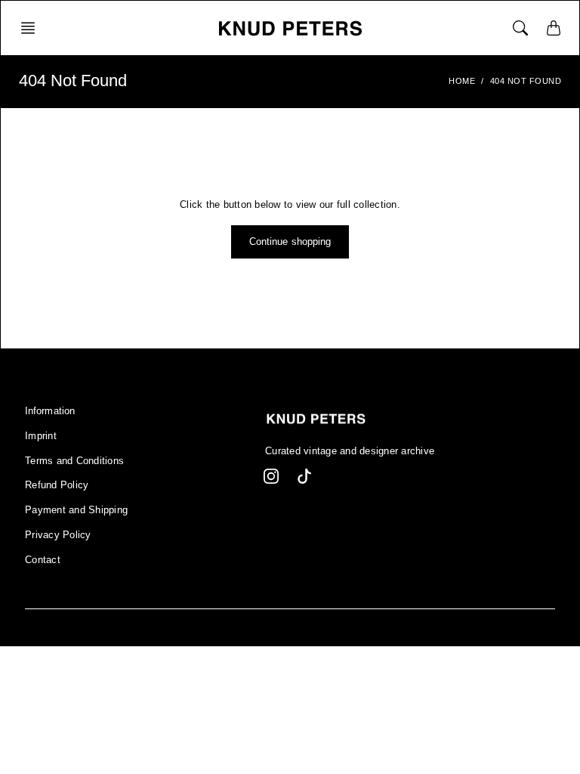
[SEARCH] (520, 28)
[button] (32, 28)
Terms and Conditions (74, 461)
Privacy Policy (58, 535)
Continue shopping (290, 242)
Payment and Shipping (76, 510)
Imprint (41, 436)
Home (462, 80)
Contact (42, 560)
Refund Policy (56, 485)
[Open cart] (553, 28)
